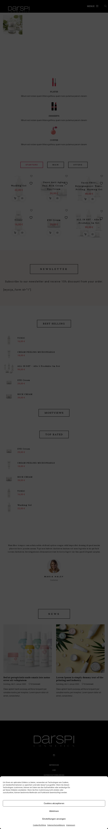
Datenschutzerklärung (56, 825)
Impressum (70, 825)
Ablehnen (54, 811)
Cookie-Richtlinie (39, 825)
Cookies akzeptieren (54, 803)
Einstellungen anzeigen (54, 819)
